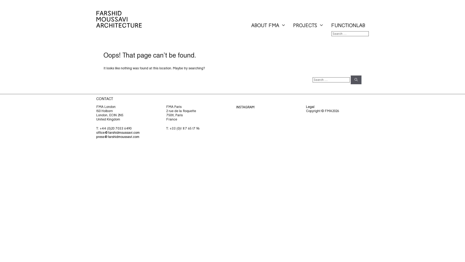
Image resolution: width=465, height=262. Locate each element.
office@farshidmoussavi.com (118, 132)
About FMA (265, 25)
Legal (310, 107)
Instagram (245, 107)
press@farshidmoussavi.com (117, 137)
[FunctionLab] (119, 25)
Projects (305, 25)
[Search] (356, 80)
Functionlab (348, 25)
